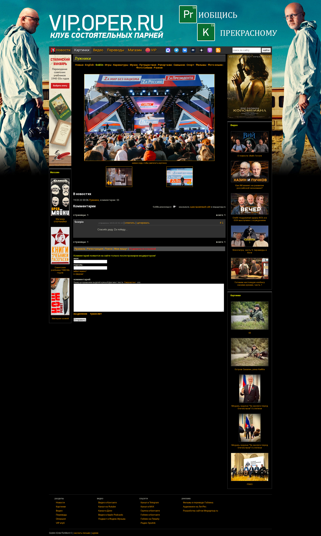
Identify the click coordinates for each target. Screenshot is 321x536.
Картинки (81, 50)
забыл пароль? (80, 271)
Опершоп (61, 519)
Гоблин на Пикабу (150, 519)
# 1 (221, 222)
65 (250, 333)
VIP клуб (60, 523)
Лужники (83, 58)
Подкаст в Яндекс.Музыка (111, 519)
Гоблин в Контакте (150, 515)
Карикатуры (120, 64)
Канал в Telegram (150, 502)
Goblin (99, 64)
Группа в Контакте (150, 510)
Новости (62, 50)
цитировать (143, 222)
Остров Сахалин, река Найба (250, 369)
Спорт (190, 64)
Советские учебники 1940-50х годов (60, 270)
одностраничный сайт (200, 207)
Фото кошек (215, 64)
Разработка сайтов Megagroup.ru (200, 510)
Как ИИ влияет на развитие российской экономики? (249, 186)
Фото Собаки (144, 67)
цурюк (95, 533)
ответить (130, 222)
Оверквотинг (130, 282)
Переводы (115, 50)
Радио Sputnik (148, 523)
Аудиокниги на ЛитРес (194, 506)
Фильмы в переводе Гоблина (198, 502)
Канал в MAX (147, 506)
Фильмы (201, 64)
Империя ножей (60, 318)
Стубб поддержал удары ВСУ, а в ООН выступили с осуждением (250, 219)
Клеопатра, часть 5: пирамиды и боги (250, 251)
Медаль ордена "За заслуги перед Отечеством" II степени (249, 407)
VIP (153, 50)
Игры (108, 64)
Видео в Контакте (107, 502)
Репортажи (165, 64)
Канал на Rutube (107, 506)
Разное (158, 67)
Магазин (135, 50)
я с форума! (78, 274)
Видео (98, 50)
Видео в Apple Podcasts (110, 515)
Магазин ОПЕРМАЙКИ (60, 220)
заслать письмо (82, 533)
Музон (134, 64)
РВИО (250, 484)
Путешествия (147, 64)
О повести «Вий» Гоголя (249, 156)
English (89, 64)
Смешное (179, 64)
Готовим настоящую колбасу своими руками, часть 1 (250, 283)
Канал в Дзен (105, 510)
